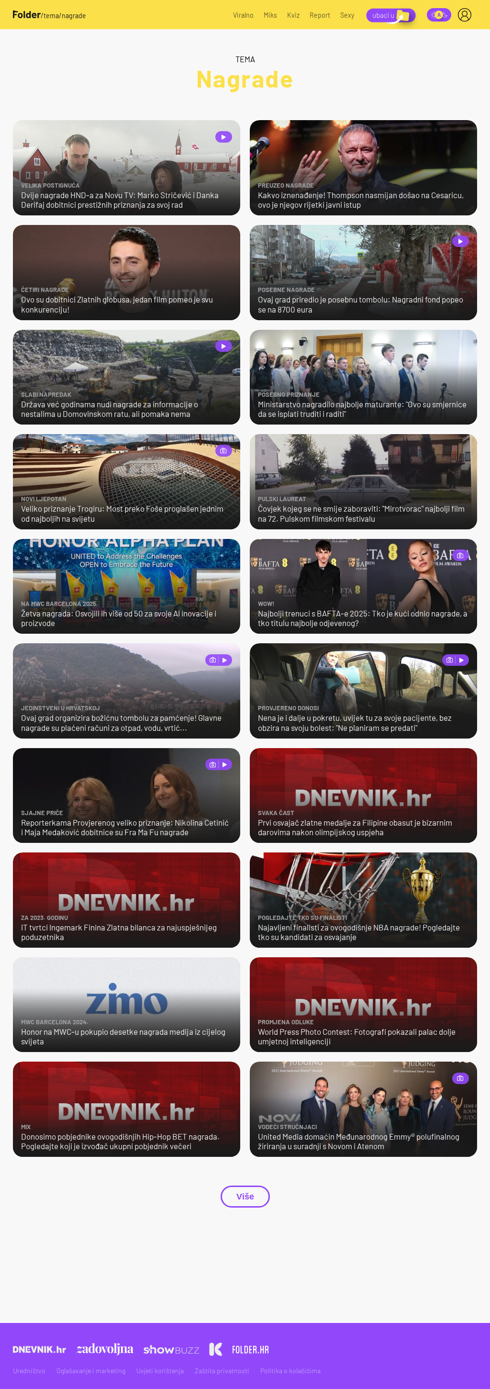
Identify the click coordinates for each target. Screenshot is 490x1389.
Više (245, 1196)
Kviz (293, 15)
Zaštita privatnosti (222, 1371)
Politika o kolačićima (290, 1371)
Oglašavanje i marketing (90, 1371)
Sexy (347, 15)
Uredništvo (29, 1371)
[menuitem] (466, 14)
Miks (270, 15)
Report (320, 15)
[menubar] (466, 14)
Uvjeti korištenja (160, 1371)
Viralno (243, 15)
